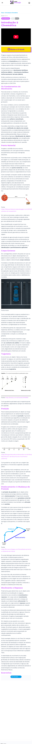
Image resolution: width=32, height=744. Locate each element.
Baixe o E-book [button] (17, 49)
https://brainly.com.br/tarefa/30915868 (16, 397)
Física (2, 12)
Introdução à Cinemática (11, 12)
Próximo (17, 18)
